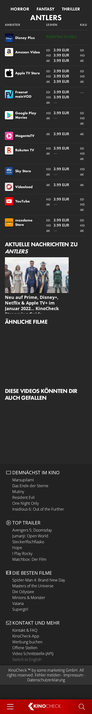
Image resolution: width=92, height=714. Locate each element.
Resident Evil (23, 497)
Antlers (46, 18)
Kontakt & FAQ (24, 630)
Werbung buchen (27, 641)
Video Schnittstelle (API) (32, 653)
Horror (20, 9)
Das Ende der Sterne (30, 485)
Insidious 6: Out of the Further (38, 509)
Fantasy (45, 9)
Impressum (73, 675)
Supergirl (20, 609)
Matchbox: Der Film (29, 559)
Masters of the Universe (32, 585)
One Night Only (25, 503)
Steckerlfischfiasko (28, 541)
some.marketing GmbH (57, 670)
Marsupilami (23, 479)
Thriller (71, 9)
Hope (17, 547)
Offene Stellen (24, 647)
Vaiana (18, 603)
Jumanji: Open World (30, 535)
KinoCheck (17, 670)
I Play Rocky (22, 553)
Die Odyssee (23, 591)
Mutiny (18, 491)
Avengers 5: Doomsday (32, 530)
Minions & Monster (28, 597)
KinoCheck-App (25, 636)
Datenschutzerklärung (46, 680)
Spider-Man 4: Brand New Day (38, 580)
